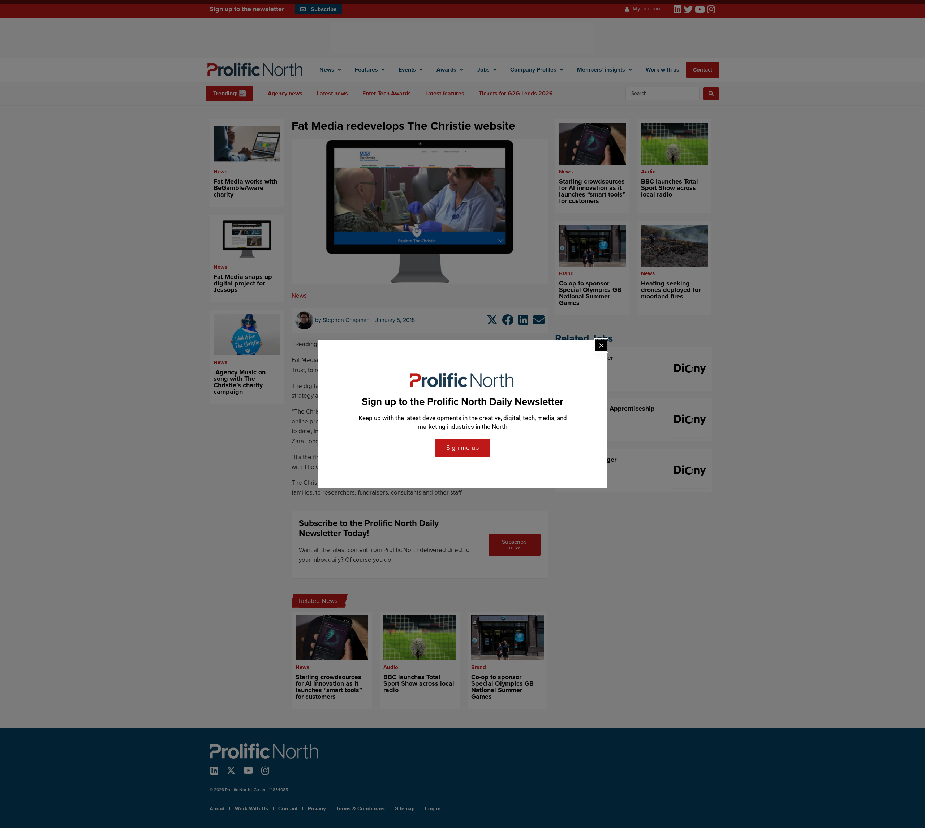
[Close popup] (601, 345)
